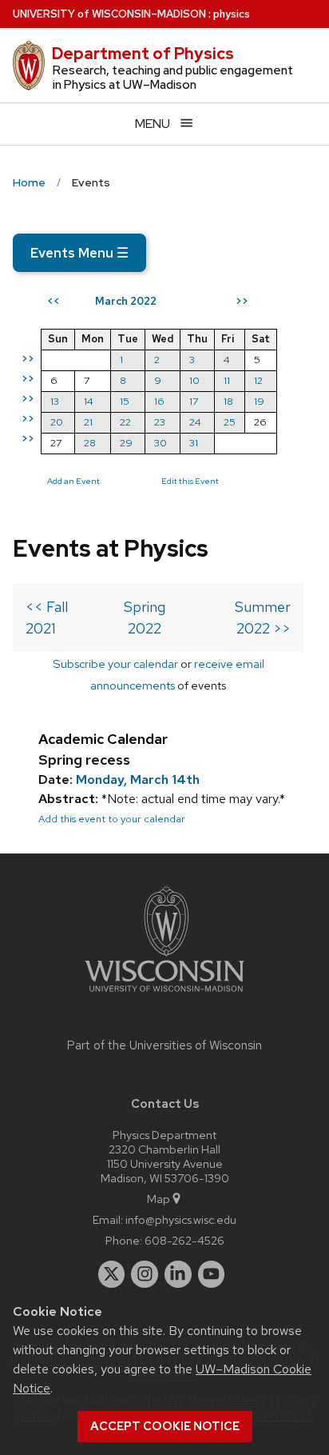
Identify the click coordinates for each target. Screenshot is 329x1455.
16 (159, 401)
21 (88, 422)
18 (228, 401)
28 (89, 443)
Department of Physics (143, 53)
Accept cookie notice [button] (165, 1426)
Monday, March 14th (138, 779)
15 (124, 401)
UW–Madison (109, 14)
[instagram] (144, 1274)
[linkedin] (178, 1274)
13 (54, 401)
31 (193, 443)
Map (158, 1198)
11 (226, 380)
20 (56, 422)
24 (195, 422)
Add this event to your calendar (111, 818)
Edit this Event (190, 480)
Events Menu (79, 253)
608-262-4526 (184, 1240)
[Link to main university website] (164, 994)
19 (259, 401)
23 (160, 422)
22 (125, 422)
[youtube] (211, 1274)
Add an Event (73, 480)
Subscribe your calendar (115, 663)
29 (126, 443)
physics (231, 14)
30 (160, 443)
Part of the (164, 1045)
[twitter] (111, 1274)
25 (229, 422)
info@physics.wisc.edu (180, 1219)
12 (258, 380)
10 (194, 380)
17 (193, 401)
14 (88, 401)
